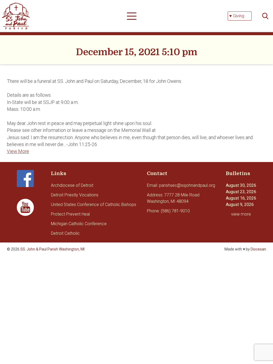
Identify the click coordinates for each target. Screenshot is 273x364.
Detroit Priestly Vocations (74, 194)
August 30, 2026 (241, 185)
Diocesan (258, 249)
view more (241, 214)
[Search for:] (267, 16)
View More (18, 151)
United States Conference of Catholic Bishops (93, 204)
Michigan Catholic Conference (79, 223)
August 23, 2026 (241, 191)
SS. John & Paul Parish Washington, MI (52, 249)
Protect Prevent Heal (70, 214)
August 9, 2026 (240, 204)
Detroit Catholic (65, 233)
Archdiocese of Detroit (72, 185)
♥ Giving (236, 15)
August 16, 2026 (241, 198)
